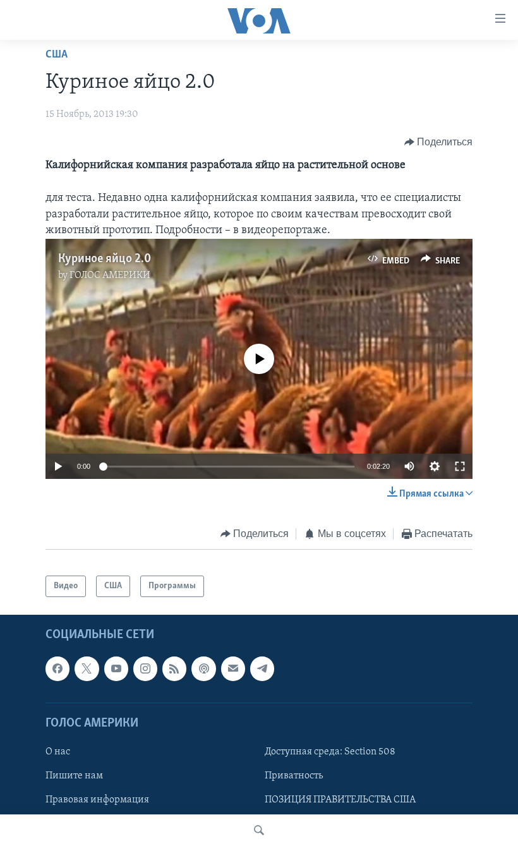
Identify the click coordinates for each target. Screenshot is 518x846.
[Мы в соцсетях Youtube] (116, 669)
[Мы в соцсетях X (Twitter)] (87, 669)
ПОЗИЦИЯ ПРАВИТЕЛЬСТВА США (340, 800)
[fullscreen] (460, 466)
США (56, 55)
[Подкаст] (203, 669)
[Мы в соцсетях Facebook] (57, 669)
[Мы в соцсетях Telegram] (262, 669)
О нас (57, 752)
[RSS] (174, 669)
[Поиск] (259, 830)
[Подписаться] (233, 669)
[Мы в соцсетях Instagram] (145, 669)
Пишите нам (74, 776)
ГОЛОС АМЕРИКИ (109, 275)
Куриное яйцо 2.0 (104, 259)
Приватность (294, 776)
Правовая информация (97, 800)
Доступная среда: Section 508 (330, 752)
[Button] (438, 142)
